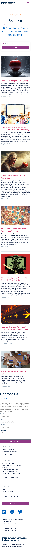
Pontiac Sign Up (7, 491)
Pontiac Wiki (6, 494)
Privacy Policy (7, 454)
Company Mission (8, 449)
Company (3, 424)
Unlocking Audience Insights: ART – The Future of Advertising (15, 128)
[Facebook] (12, 512)
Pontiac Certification (10, 496)
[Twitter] (20, 512)
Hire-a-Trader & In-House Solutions (11, 466)
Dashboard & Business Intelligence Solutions (10, 470)
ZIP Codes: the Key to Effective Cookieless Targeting (15, 229)
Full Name (3, 414)
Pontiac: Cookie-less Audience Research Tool (11, 476)
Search (15, 47)
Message (3, 430)
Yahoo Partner (7, 480)
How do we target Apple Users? (15, 81)
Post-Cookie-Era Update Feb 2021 (14, 372)
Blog (3, 489)
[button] (28, 3)
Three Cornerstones (9, 452)
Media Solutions (8, 463)
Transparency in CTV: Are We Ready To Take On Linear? (14, 279)
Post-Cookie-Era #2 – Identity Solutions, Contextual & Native (15, 328)
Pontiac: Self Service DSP (11, 473)
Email (2, 419)
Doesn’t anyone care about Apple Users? (13, 176)
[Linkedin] (4, 512)
